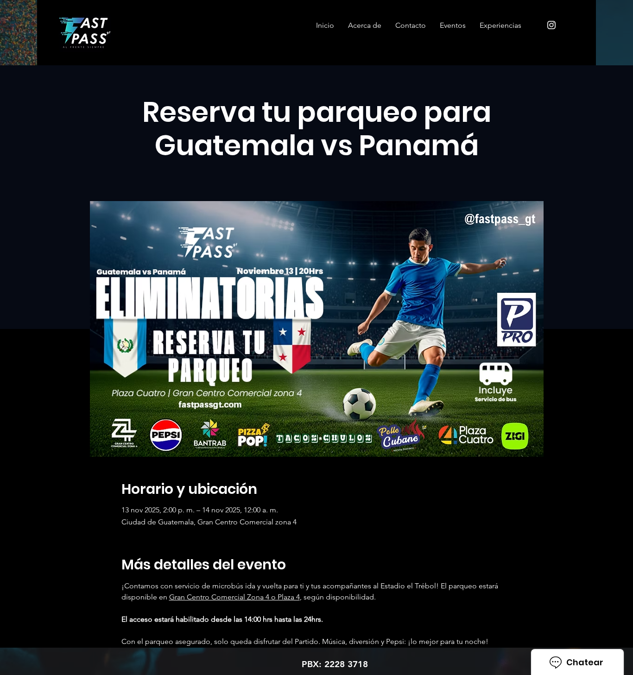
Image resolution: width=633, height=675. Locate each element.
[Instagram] (551, 25)
